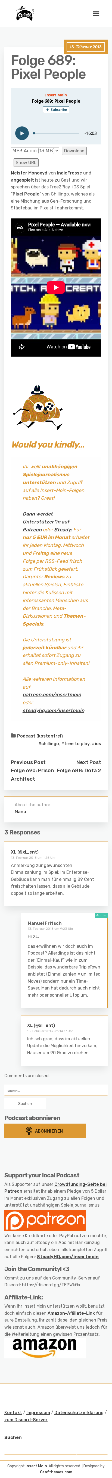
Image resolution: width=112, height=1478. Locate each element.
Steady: (63, 530)
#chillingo (48, 743)
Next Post (88, 762)
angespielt (22, 180)
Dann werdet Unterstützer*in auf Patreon (46, 522)
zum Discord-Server (26, 1419)
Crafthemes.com (56, 1472)
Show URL (26, 162)
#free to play (75, 743)
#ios (96, 743)
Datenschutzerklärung (79, 1412)
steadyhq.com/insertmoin (53, 710)
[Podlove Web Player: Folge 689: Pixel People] (56, 116)
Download (74, 150)
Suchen (13, 1437)
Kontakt (13, 1412)
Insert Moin (36, 1466)
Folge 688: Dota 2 (79, 770)
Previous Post (28, 762)
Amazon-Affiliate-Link (71, 1313)
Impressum (38, 1412)
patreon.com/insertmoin (52, 695)
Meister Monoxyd (29, 173)
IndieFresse (69, 173)
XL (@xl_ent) (25, 852)
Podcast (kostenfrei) (40, 736)
